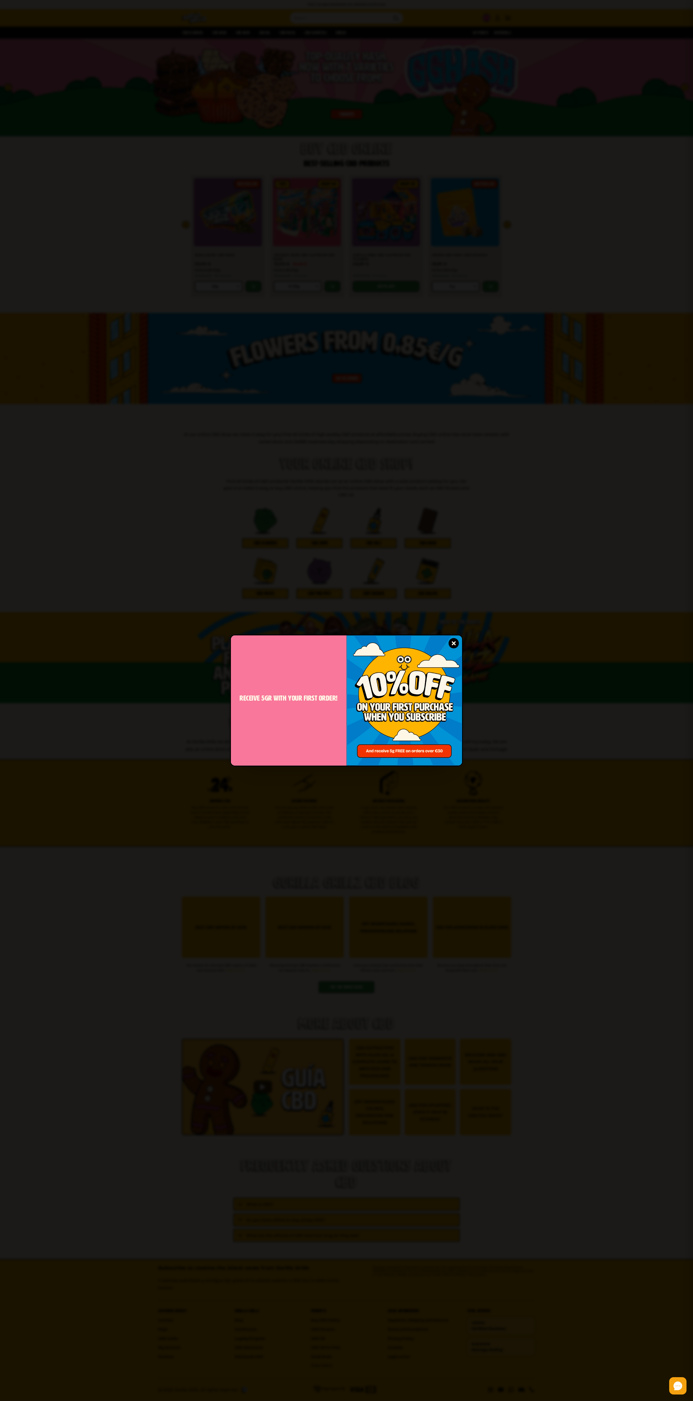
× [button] (453, 643)
